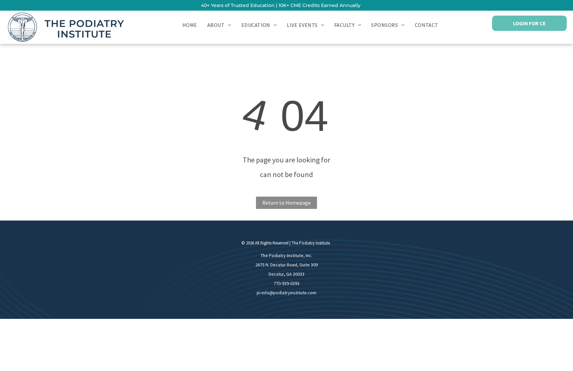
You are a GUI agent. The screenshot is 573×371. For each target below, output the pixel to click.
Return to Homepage (286, 202)
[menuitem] (189, 25)
